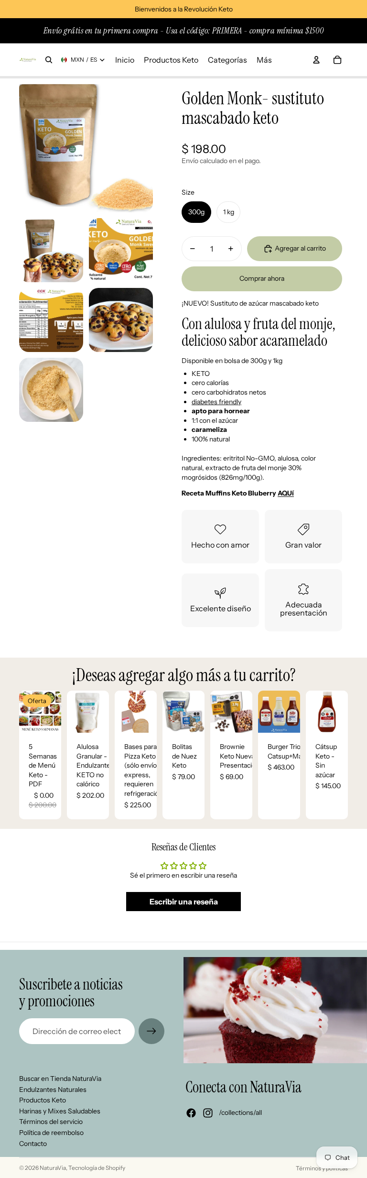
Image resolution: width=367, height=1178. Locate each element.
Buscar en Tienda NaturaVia (60, 1078)
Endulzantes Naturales (52, 1089)
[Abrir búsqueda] (48, 59)
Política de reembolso (51, 1132)
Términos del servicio (51, 1121)
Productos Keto (42, 1100)
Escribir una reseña (184, 901)
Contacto (33, 1143)
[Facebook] (191, 1113)
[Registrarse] (151, 1031)
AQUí (286, 493)
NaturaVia (53, 1167)
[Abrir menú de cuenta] (316, 59)
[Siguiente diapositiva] (101, 711)
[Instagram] (208, 1113)
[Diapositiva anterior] (74, 711)
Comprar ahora (261, 278)
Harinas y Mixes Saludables (59, 1111)
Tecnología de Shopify (96, 1167)
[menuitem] (264, 60)
